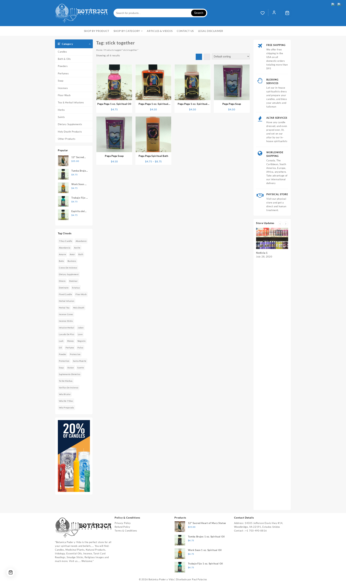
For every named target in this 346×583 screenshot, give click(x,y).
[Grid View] (199, 57)
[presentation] (280, 223)
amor (72, 254)
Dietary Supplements (70, 124)
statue (70, 367)
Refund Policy (122, 526)
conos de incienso (68, 267)
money (70, 341)
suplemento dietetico (69, 374)
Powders (63, 66)
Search (198, 12)
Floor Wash (64, 95)
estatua (76, 287)
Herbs (61, 109)
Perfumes (63, 73)
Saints (61, 117)
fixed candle (65, 294)
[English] (334, 4)
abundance (81, 241)
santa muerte (79, 361)
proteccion (75, 354)
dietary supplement (69, 274)
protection (64, 361)
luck (61, 341)
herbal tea (64, 307)
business (72, 261)
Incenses (63, 88)
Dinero (62, 281)
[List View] (207, 57)
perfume (70, 347)
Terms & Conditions (126, 530)
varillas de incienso (68, 387)
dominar (73, 281)
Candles (62, 51)
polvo (80, 347)
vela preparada (66, 407)
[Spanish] (340, 4)
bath (80, 254)
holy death (78, 307)
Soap (60, 80)
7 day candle (65, 241)
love (80, 334)
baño (61, 261)
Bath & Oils (64, 58)
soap (61, 367)
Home (99, 50)
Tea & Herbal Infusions (71, 102)
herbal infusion (66, 301)
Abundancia (64, 247)
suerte (80, 367)
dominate (64, 287)
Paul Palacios (199, 579)
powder (62, 354)
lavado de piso (66, 334)
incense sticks (66, 321)
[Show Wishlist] (264, 13)
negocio (81, 341)
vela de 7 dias (66, 401)
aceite (77, 247)
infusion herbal (66, 327)
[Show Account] (274, 13)
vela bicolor (65, 394)
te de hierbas (66, 381)
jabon (81, 327)
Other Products (67, 138)
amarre (62, 254)
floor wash (81, 294)
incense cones (66, 314)
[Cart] (287, 13)
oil (60, 347)
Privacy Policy (123, 523)
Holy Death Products (70, 131)
